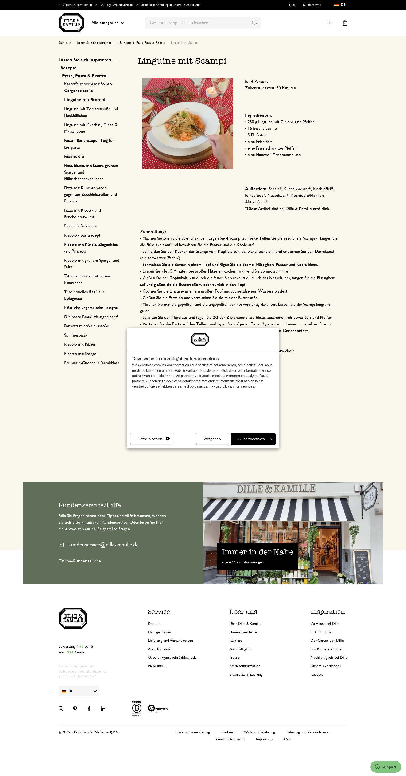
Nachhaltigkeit (240, 649)
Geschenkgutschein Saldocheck (172, 657)
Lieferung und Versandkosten (170, 640)
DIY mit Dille (321, 632)
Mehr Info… (157, 666)
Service (159, 611)
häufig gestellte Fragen (110, 529)
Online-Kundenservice (80, 561)
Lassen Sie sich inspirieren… (95, 42)
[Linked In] (103, 708)
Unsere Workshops (326, 666)
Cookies (226, 732)
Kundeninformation (230, 739)
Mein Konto (330, 23)
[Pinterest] (75, 708)
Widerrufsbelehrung (259, 732)
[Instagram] (61, 708)
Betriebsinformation (244, 666)
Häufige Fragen (159, 632)
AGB (287, 739)
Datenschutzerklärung (193, 732)
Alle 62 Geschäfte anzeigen (243, 562)
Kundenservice (312, 5)
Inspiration (328, 611)
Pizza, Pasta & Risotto (151, 42)
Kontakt (154, 624)
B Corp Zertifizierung (245, 674)
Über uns (243, 611)
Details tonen (150, 439)
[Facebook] (89, 708)
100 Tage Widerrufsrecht (116, 5)
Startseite (65, 42)
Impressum (264, 739)
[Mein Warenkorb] (345, 23)
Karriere (235, 640)
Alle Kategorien (105, 23)
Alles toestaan (251, 439)
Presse (234, 657)
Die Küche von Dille (326, 649)
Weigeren (212, 439)
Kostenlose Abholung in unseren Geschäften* (170, 5)
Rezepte (125, 42)
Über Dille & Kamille (245, 624)
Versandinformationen (77, 5)
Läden (293, 5)
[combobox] (203, 23)
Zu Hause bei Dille (325, 624)
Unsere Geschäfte (243, 632)
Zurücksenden (159, 649)
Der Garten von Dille (327, 640)
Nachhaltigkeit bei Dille (329, 657)
